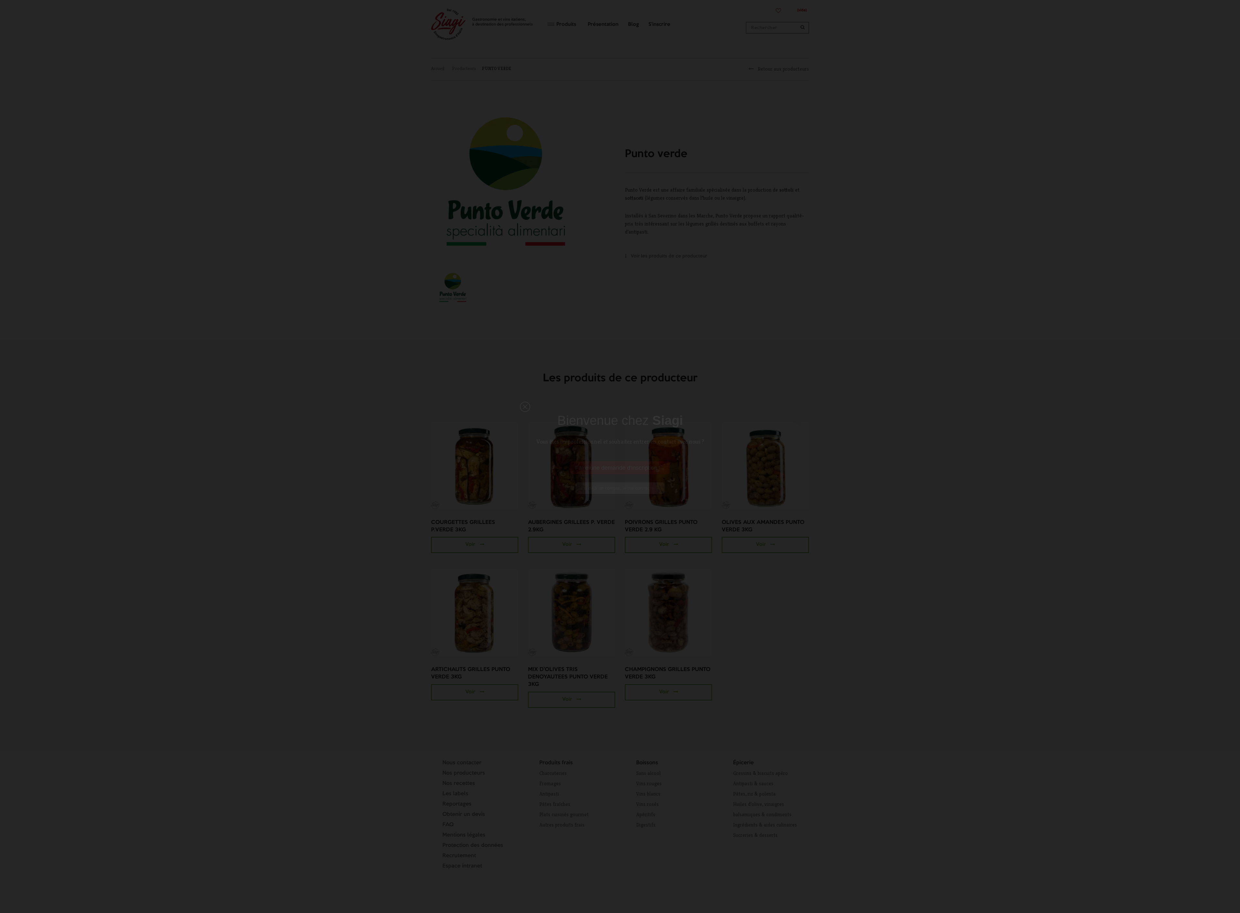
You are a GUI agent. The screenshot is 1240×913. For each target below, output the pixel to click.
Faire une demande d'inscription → (620, 468)
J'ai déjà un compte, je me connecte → (620, 488)
